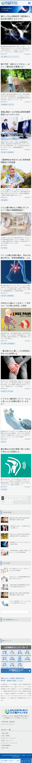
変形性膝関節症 (4, 104)
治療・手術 (11, 104)
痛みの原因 (4, 152)
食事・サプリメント (7, 740)
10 (3, 502)
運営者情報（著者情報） (9, 721)
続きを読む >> (28, 54)
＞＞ (10, 502)
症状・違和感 (4, 56)
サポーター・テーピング (9, 738)
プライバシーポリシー (8, 724)
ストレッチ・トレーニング (13, 56)
